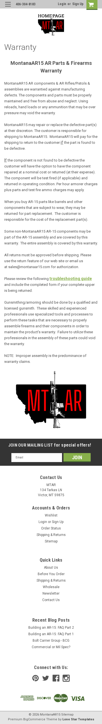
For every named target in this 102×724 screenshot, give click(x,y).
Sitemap (51, 541)
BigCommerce (34, 719)
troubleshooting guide (71, 278)
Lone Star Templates (78, 719)
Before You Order (51, 574)
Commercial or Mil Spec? (51, 647)
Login (62, 4)
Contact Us (51, 600)
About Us (51, 568)
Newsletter (51, 593)
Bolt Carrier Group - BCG (51, 641)
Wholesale (51, 587)
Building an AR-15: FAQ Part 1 (51, 634)
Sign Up (78, 4)
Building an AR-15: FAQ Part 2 (51, 628)
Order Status (51, 528)
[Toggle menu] (8, 8)
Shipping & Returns (51, 535)
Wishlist (51, 515)
